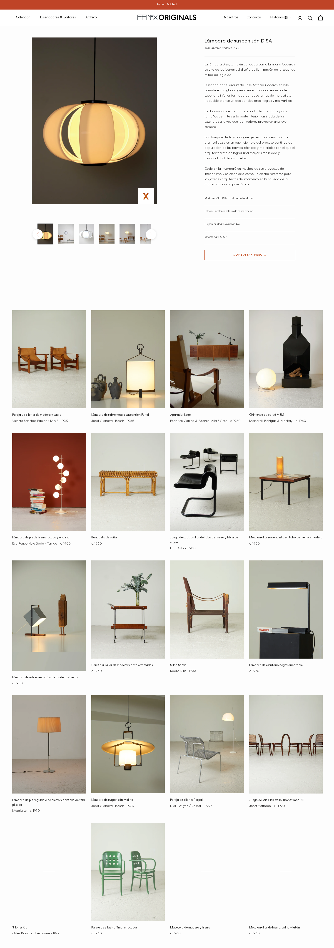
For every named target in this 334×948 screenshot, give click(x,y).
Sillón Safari (178, 665)
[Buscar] (310, 17)
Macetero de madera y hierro (190, 927)
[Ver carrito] (320, 17)
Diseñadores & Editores (58, 17)
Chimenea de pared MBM (266, 415)
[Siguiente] (151, 234)
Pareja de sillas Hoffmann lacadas (114, 927)
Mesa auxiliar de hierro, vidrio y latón (274, 927)
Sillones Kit (19, 927)
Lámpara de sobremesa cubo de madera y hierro (45, 677)
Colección (23, 17)
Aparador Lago (180, 415)
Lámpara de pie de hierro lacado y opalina (41, 537)
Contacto (254, 17)
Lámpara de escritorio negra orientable (276, 665)
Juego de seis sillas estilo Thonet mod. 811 (276, 800)
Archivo (91, 17)
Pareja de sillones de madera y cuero (36, 415)
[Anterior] (37, 234)
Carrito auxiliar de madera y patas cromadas (122, 665)
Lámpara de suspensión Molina (112, 800)
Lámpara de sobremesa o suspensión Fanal (120, 415)
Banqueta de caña (104, 537)
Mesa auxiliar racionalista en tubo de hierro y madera (285, 537)
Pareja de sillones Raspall (186, 800)
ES (286, 18)
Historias (277, 17)
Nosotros (231, 17)
